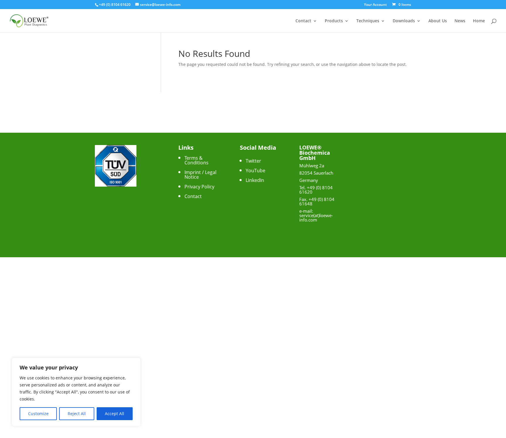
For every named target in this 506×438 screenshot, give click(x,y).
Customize (38, 413)
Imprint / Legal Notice (200, 174)
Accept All (114, 413)
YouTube (255, 170)
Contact (303, 21)
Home (479, 21)
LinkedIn (255, 180)
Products (334, 21)
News (459, 21)
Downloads (404, 21)
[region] (76, 392)
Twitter (253, 161)
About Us (437, 21)
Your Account (375, 5)
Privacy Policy (199, 186)
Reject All (77, 413)
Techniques (367, 21)
